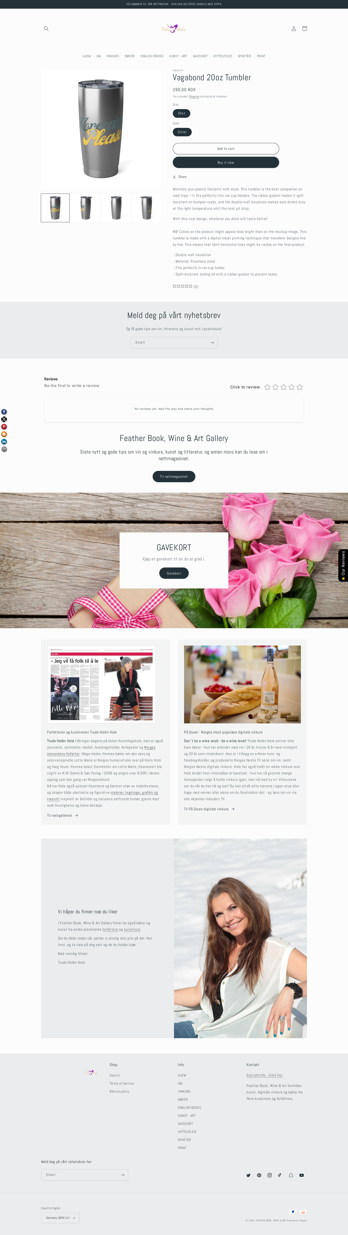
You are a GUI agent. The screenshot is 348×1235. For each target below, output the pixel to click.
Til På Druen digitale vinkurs (206, 809)
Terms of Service (122, 1083)
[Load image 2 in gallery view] (86, 208)
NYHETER (184, 1140)
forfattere (110, 929)
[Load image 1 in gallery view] (55, 208)
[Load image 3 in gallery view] (116, 208)
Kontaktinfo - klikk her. (264, 1075)
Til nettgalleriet (59, 815)
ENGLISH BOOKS (189, 1108)
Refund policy (119, 1091)
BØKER (183, 1099)
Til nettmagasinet (174, 476)
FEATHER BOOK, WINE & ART (271, 1220)
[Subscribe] (212, 342)
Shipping (194, 96)
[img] (182, 287)
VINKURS (184, 1091)
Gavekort (174, 573)
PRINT (182, 1148)
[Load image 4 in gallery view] (147, 208)
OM (180, 1083)
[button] (46, 28)
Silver (182, 132)
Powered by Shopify (297, 1220)
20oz (181, 113)
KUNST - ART (187, 1116)
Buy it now (226, 162)
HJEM (182, 1075)
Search (115, 1075)
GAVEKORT (185, 1124)
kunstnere (132, 929)
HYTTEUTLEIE (187, 1132)
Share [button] (182, 177)
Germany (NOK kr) (57, 1218)
